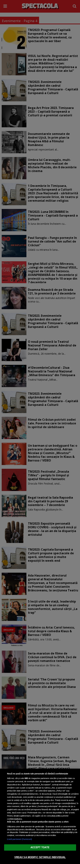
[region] (40, 816)
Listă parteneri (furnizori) (19, 839)
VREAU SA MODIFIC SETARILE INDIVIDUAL (40, 857)
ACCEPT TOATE (40, 847)
